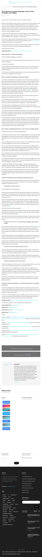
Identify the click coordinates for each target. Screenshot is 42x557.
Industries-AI (9, 502)
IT (13, 502)
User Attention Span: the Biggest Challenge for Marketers (17, 322)
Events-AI (12, 498)
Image (12, 305)
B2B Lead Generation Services (28, 487)
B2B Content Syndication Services (28, 481)
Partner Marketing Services (7, 513)
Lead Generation (5, 504)
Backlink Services (25, 492)
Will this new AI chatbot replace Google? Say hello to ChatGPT (22, 348)
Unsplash (21, 309)
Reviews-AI (11, 515)
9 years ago (29, 523)
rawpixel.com (18, 305)
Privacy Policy (28, 551)
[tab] (35, 511)
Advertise (7, 551)
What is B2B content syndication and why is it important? (21, 51)
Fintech (9, 500)
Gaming (13, 500)
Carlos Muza (15, 309)
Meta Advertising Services (27, 483)
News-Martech (16, 511)
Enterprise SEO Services (26, 485)
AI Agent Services (25, 490)
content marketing (35, 40)
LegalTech (11, 504)
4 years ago (9, 15)
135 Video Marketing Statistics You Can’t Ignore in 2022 (20, 326)
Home (6, 6)
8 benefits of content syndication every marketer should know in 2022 (24, 300)
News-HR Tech (5, 511)
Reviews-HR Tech (12, 517)
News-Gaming (11, 509)
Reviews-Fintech (5, 517)
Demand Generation (6, 498)
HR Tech (4, 502)
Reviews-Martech (28, 353)
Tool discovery (5, 522)
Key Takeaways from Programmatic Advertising (22, 355)
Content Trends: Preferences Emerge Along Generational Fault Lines (23, 330)
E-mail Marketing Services (27, 476)
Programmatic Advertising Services (28, 478)
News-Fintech (5, 509)
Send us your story (13, 551)
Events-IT (4, 500)
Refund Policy (34, 551)
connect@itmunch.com (11, 486)
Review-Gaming (5, 515)
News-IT (10, 511)
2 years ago (29, 517)
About (3, 551)
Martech (10, 6)
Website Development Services (8, 524)
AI (11, 347)
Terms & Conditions (21, 551)
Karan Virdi (5, 15)
